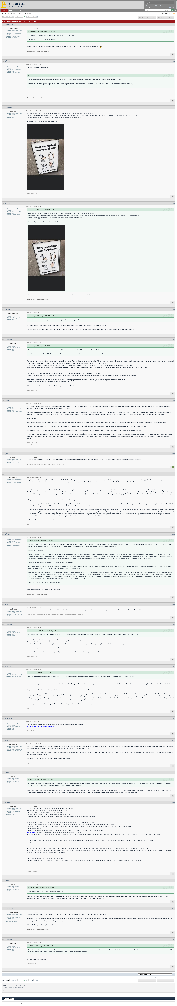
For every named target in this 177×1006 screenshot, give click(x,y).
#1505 (173, 309)
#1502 (173, 61)
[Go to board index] (14, 4)
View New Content (167, 13)
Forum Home (12, 1003)
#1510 (173, 534)
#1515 (173, 740)
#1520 (173, 939)
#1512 (173, 624)
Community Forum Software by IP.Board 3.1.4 (163, 1003)
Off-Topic (19, 13)
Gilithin (7, 773)
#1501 (173, 25)
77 (27, 16)
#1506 (173, 339)
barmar (8, 309)
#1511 (173, 604)
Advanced (175, 10)
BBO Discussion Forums (8, 13)
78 (29, 16)
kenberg (8, 474)
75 (21, 16)
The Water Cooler (28, 13)
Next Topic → (171, 977)
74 (18, 16)
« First (12, 16)
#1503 (173, 107)
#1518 (173, 881)
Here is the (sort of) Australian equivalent (40, 726)
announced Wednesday (125, 84)
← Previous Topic (153, 977)
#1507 (173, 400)
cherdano (8, 604)
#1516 (173, 773)
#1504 (173, 203)
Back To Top (5, 1003)
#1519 (173, 908)
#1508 (173, 453)
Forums (4, 10)
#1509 (173, 474)
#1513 (173, 666)
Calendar (18, 10)
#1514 (173, 718)
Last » (36, 16)
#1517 (173, 802)
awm (7, 400)
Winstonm (9, 25)
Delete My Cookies (21, 1003)
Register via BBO (152, 7)
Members (11, 10)
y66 (6, 454)
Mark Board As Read (32, 1003)
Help (172, 7)
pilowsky (8, 107)
